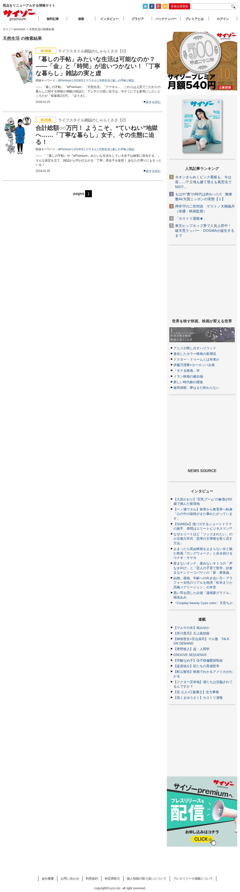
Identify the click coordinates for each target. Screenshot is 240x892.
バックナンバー (166, 19)
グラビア (138, 19)
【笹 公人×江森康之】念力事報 (196, 692)
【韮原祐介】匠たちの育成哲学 (196, 666)
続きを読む (153, 102)
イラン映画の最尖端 (188, 376)
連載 (81, 19)
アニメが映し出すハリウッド (194, 348)
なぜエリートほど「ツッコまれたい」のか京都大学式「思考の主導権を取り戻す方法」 (202, 538)
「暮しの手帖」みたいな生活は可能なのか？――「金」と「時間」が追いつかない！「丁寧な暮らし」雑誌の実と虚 (98, 66)
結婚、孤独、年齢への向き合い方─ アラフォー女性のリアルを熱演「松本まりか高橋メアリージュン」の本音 (202, 582)
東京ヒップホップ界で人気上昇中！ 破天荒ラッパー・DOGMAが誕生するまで (204, 230)
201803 (78, 80)
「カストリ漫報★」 (191, 218)
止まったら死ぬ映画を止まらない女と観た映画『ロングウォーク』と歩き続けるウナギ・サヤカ (202, 553)
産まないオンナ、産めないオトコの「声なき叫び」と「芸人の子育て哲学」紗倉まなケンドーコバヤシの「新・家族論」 (202, 567)
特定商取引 (112, 878)
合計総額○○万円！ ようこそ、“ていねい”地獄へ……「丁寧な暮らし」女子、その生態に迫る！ (97, 134)
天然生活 (104, 80)
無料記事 (53, 19)
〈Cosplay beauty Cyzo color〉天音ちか (203, 603)
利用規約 (92, 878)
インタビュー (109, 19)
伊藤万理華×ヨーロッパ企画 (194, 365)
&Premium (64, 80)
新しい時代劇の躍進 (188, 382)
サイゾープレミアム (19, 15)
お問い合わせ (70, 878)
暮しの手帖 (119, 80)
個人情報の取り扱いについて (146, 878)
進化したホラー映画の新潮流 (194, 354)
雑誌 (131, 80)
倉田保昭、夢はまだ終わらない (196, 388)
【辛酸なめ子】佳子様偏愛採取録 (198, 660)
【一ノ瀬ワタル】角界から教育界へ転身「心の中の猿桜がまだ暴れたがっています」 (202, 513)
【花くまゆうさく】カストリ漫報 (198, 697)
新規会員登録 (179, 6)
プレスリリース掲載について (193, 878)
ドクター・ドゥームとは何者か (196, 359)
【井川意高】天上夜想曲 (191, 633)
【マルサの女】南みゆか (191, 628)
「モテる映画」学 (186, 370)
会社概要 (48, 878)
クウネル (91, 80)
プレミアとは (194, 19)
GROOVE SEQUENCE (190, 655)
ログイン (223, 19)
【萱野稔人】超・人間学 (191, 649)
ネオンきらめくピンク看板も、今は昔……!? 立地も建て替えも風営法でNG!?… (203, 182)
